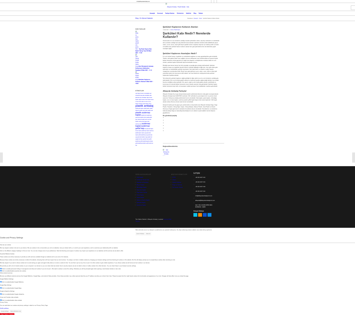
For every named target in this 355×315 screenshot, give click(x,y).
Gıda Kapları (140, 177)
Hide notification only (15, 311)
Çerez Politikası (140, 233)
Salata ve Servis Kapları (143, 200)
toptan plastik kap (142, 130)
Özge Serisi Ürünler (142, 192)
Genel (172, 29)
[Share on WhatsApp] (165, 123)
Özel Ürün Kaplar (141, 190)
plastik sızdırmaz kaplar (142, 113)
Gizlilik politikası (4, 308)
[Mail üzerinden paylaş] (165, 131)
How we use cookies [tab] (5, 245)
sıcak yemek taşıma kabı (144, 121)
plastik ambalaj (144, 105)
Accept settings (5, 311)
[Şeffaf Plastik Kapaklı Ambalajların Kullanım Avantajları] (1, 157)
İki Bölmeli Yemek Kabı (143, 180)
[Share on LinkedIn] (165, 128)
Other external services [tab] (6, 273)
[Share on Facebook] (165, 118)
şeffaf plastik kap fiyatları (140, 143)
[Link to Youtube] (209, 1)
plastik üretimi (143, 117)
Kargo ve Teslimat (177, 185)
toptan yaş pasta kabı (146, 132)
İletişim (174, 180)
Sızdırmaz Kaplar (141, 205)
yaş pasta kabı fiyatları (140, 137)
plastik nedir (150, 110)
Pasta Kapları (140, 195)
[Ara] (205, 13)
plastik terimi (144, 115)
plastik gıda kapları (139, 108)
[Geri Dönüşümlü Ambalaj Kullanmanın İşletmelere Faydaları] (166, 152)
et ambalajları (146, 93)
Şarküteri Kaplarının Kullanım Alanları (180, 26)
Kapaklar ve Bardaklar (142, 182)
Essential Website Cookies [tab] (7, 254)
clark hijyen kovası (139, 93)
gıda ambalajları (145, 95)
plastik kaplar (146, 108)
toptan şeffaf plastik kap (140, 134)
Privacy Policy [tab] (4, 302)
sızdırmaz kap (138, 124)
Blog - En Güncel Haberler (144, 18)
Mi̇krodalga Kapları (142, 187)
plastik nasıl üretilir (143, 110)
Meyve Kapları (140, 185)
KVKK (174, 177)
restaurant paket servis (142, 119)
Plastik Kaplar (177, 29)
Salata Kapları (140, 197)
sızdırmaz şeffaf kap (142, 126)
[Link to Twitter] (212, 1)
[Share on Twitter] (165, 120)
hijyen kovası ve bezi (143, 99)
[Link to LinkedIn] (218, 1)
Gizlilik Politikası (176, 182)
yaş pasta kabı (149, 134)
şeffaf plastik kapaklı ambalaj (146, 141)
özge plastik (147, 137)
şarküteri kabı (146, 139)
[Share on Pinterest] (165, 125)
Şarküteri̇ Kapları (141, 202)
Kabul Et (148, 233)
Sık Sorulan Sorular (177, 187)
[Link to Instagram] (215, 1)
